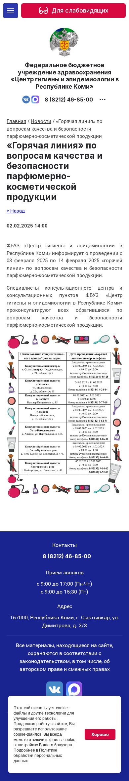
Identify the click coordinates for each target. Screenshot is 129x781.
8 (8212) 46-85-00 (69, 99)
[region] (73, 10)
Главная (16, 121)
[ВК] (54, 689)
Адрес (64, 606)
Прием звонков (65, 572)
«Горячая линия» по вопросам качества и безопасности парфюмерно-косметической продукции (55, 171)
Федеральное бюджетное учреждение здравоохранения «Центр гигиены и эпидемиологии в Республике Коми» (65, 76)
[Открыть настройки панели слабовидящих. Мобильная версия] (43, 11)
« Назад (16, 211)
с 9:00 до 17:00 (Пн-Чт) (64, 584)
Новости (41, 121)
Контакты (64, 545)
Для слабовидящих (80, 10)
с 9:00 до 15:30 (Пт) (64, 592)
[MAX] (74, 689)
